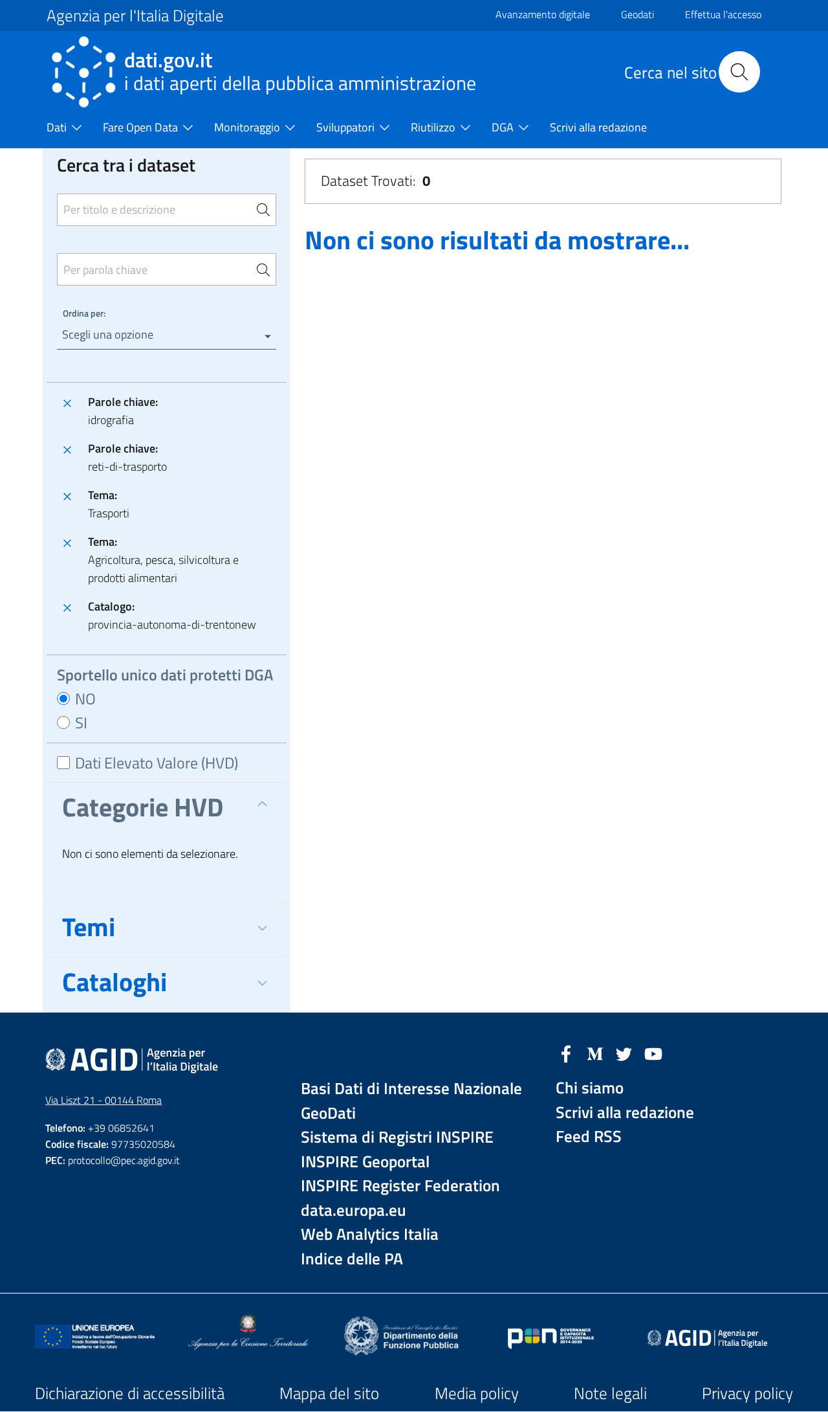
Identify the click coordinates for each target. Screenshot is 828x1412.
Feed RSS (589, 1137)
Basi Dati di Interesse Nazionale (411, 1089)
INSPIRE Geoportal (365, 1162)
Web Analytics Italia (370, 1234)
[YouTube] (653, 1052)
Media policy (477, 1393)
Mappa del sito (329, 1393)
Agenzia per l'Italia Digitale (135, 15)
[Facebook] (566, 1052)
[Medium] (595, 1052)
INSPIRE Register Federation (400, 1186)
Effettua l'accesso (723, 14)
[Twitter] (624, 1052)
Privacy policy (747, 1393)
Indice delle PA (352, 1259)
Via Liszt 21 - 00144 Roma (103, 1100)
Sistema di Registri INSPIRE (397, 1137)
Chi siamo (590, 1088)
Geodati (637, 14)
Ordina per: (84, 313)
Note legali (610, 1393)
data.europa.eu (353, 1210)
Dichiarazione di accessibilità (129, 1393)
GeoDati (328, 1113)
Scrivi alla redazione (625, 1113)
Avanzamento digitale (543, 14)
